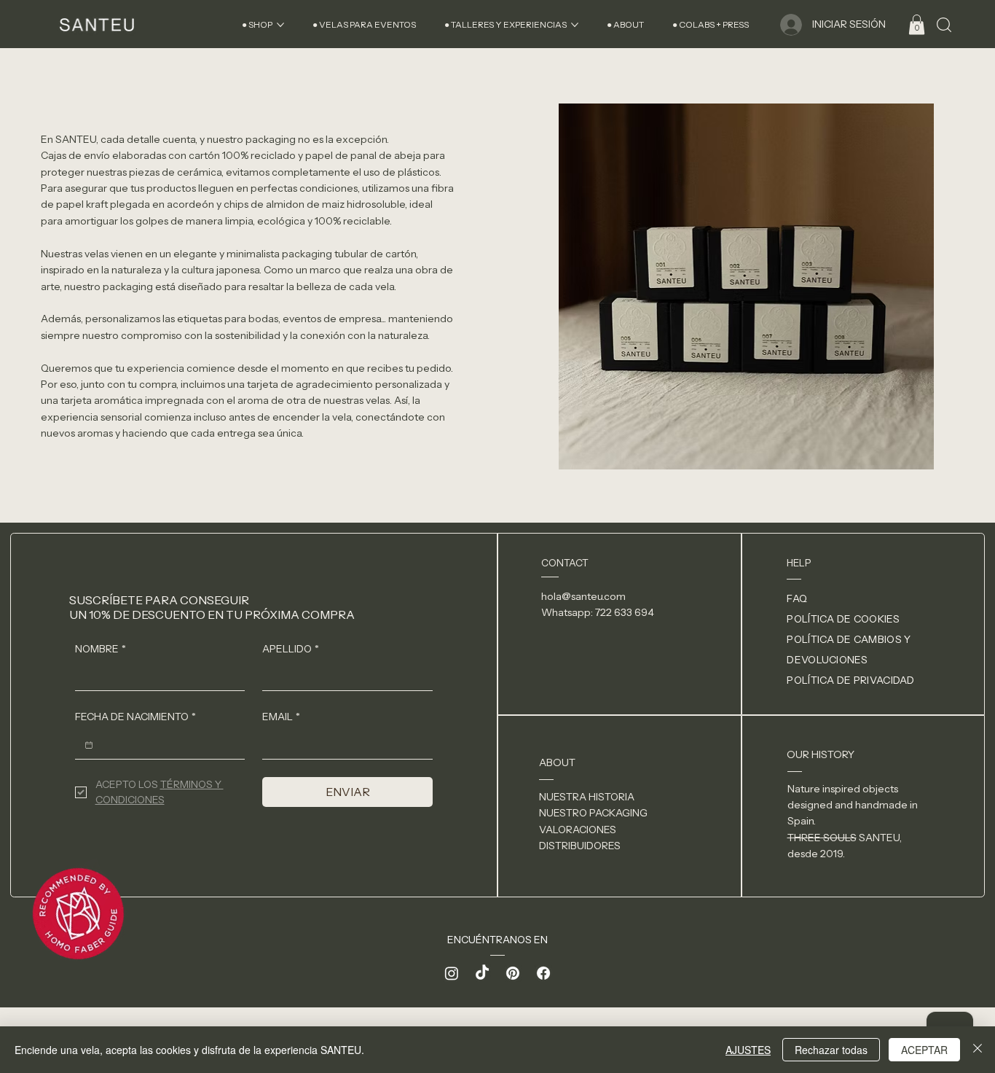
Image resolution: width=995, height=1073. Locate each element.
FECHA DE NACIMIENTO (135, 716)
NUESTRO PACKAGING (593, 812)
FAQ (797, 598)
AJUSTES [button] (748, 1049)
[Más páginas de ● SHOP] (280, 24)
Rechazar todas (831, 1049)
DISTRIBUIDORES (580, 845)
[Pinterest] (513, 973)
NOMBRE (100, 648)
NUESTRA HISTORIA (586, 796)
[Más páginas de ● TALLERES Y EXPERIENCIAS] (574, 24)
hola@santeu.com (583, 596)
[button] (916, 24)
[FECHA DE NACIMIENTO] (89, 745)
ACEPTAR (924, 1049)
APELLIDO (290, 648)
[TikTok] (482, 973)
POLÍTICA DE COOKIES (843, 618)
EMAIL (281, 716)
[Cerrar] (977, 1049)
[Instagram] (451, 973)
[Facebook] (543, 973)
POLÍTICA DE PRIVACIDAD (850, 680)
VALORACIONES (577, 829)
